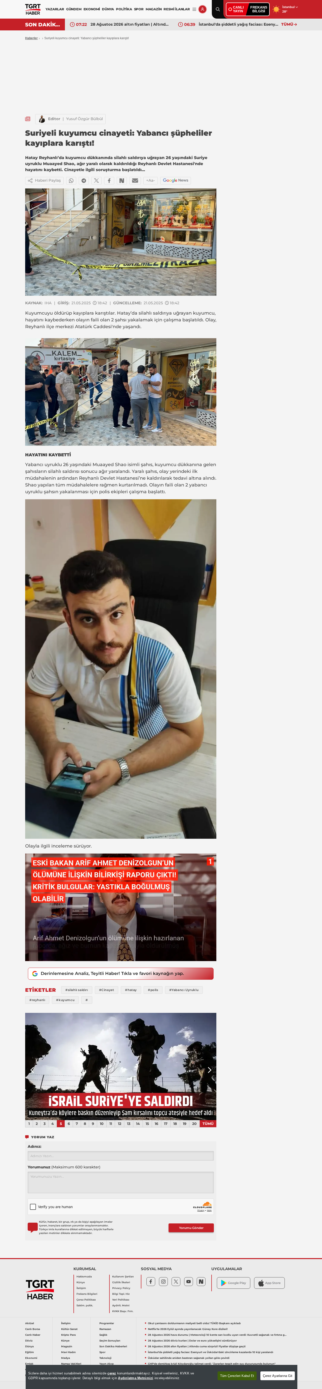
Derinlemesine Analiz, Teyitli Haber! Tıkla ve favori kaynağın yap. (112, 973)
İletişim (81, 1288)
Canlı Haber (32, 1334)
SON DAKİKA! (43, 25)
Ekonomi (31, 1358)
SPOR (139, 9)
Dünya (29, 1346)
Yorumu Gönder (191, 1228)
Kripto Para (68, 1334)
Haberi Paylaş (48, 180)
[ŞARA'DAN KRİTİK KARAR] (120, 1066)
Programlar (106, 1323)
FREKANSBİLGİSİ (258, 9)
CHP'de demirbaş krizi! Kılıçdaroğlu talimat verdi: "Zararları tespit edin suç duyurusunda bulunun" (211, 1363)
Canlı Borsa (32, 1329)
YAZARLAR (55, 9)
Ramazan (105, 1329)
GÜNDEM (74, 9)
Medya (65, 1358)
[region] (161, 1377)
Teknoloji (105, 1358)
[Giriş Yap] (202, 9)
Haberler (31, 38)
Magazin (66, 1346)
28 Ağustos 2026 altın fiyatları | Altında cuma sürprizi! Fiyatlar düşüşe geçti (131, 24)
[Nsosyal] (122, 180)
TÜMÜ (287, 24)
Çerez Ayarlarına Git (277, 1376)
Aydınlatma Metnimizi (135, 1378)
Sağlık (103, 1334)
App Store (272, 1283)
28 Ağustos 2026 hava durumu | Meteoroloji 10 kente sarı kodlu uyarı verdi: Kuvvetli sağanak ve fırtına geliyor (218, 1334)
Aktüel (29, 1323)
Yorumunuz (64, 1167)
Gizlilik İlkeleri (121, 1282)
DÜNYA (108, 9)
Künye (80, 1282)
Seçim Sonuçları (109, 1340)
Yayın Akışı (106, 1363)
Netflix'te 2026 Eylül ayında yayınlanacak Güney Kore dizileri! (188, 1329)
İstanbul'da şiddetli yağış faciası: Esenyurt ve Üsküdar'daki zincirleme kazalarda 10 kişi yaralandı (239, 24)
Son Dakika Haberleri (113, 1346)
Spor (102, 1352)
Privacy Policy (121, 1288)
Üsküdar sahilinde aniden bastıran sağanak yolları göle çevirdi (188, 1358)
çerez (111, 1373)
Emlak (29, 1363)
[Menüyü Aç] (194, 9)
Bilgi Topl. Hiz (121, 1294)
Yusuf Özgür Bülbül (84, 118)
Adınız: (34, 1146)
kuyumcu (204, 313)
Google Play (237, 1283)
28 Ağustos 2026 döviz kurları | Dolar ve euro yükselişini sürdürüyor (192, 1340)
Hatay (124, 313)
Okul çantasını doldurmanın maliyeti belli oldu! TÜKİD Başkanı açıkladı (194, 1323)
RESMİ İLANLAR (177, 9)
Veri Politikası (120, 1299)
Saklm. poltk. (84, 1305)
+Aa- (150, 180)
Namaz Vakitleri (71, 1363)
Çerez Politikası (86, 1299)
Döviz (28, 1340)
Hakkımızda (84, 1276)
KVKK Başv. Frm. (122, 1311)
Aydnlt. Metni (121, 1305)
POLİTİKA (124, 9)
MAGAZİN (154, 9)
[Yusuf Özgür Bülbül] (42, 119)
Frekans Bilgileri (86, 1294)
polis (104, 491)
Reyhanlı (35, 326)
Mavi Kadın (68, 1352)
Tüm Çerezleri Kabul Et (237, 1376)
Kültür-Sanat (69, 1329)
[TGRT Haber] (33, 9)
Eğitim (29, 1352)
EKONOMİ (92, 9)
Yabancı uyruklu (43, 464)
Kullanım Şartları (123, 1276)
